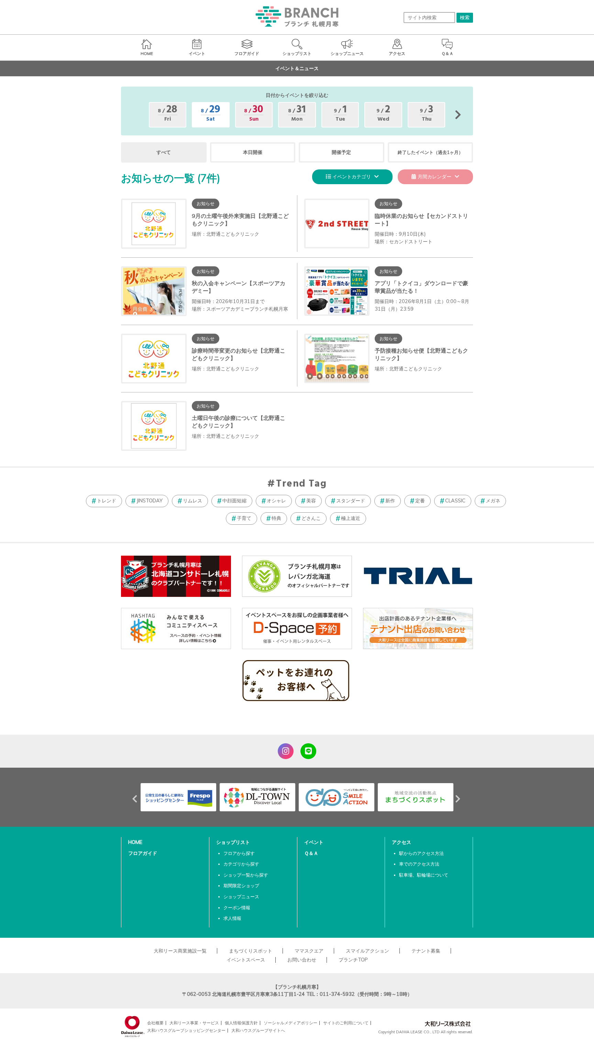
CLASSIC (455, 501)
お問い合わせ (301, 960)
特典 (276, 518)
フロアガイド (142, 853)
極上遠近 (350, 518)
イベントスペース (246, 960)
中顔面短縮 (234, 501)
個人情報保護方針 (241, 1022)
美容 (311, 501)
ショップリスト (233, 842)
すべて (163, 152)
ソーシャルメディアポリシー (290, 1022)
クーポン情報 (236, 907)
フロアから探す (239, 853)
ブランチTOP (353, 960)
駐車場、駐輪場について (423, 875)
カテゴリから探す (241, 864)
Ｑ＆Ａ (311, 853)
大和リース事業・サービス (194, 1022)
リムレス (192, 501)
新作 (390, 501)
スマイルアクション (367, 951)
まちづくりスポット (250, 951)
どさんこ (311, 518)
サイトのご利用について (345, 1022)
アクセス (401, 842)
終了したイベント (430, 152)
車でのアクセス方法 (419, 864)
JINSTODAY (149, 501)
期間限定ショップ (241, 885)
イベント (313, 842)
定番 (420, 501)
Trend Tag (301, 484)
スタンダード (350, 501)
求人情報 (232, 918)
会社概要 (155, 1022)
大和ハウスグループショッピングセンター (186, 1030)
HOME (135, 842)
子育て (244, 518)
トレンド (106, 501)
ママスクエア (309, 951)
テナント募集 (425, 951)
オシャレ (276, 501)
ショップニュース (241, 896)
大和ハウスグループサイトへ (258, 1030)
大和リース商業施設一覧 (180, 951)
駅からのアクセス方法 (421, 853)
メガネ (493, 501)
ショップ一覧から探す (245, 875)
